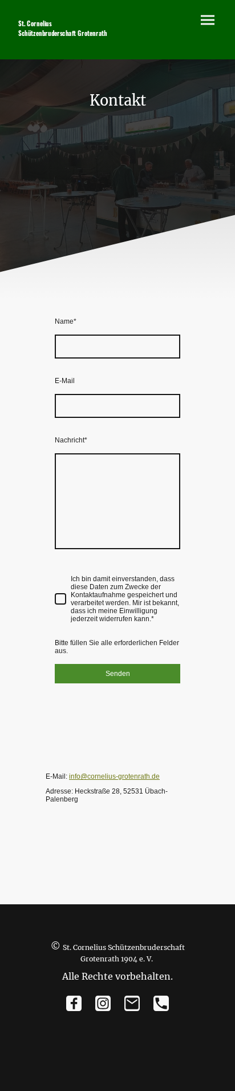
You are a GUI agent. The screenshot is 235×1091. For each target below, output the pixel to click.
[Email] (132, 1003)
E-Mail (65, 381)
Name (65, 321)
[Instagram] (103, 1003)
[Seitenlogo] (63, 43)
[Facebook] (74, 1003)
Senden (118, 674)
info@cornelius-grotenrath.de (114, 776)
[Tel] (161, 1003)
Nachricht (71, 440)
